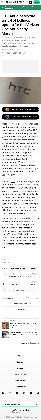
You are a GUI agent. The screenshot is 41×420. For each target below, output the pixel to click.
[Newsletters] (31, 393)
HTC (13, 181)
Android (4, 262)
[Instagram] (10, 393)
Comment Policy (16, 276)
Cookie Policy (20, 386)
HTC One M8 (22, 188)
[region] (20, 312)
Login (37, 2)
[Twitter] (24, 393)
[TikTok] (38, 393)
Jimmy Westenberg (11, 50)
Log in (30, 281)
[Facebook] (3, 393)
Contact (20, 362)
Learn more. (37, 12)
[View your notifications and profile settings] (37, 298)
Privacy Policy (20, 380)
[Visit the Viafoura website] (34, 343)
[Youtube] (17, 393)
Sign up (35, 281)
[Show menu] (2, 2)
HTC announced (30, 124)
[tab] (8, 298)
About (20, 356)
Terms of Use (20, 374)
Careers (20, 368)
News (4, 259)
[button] (20, 2)
